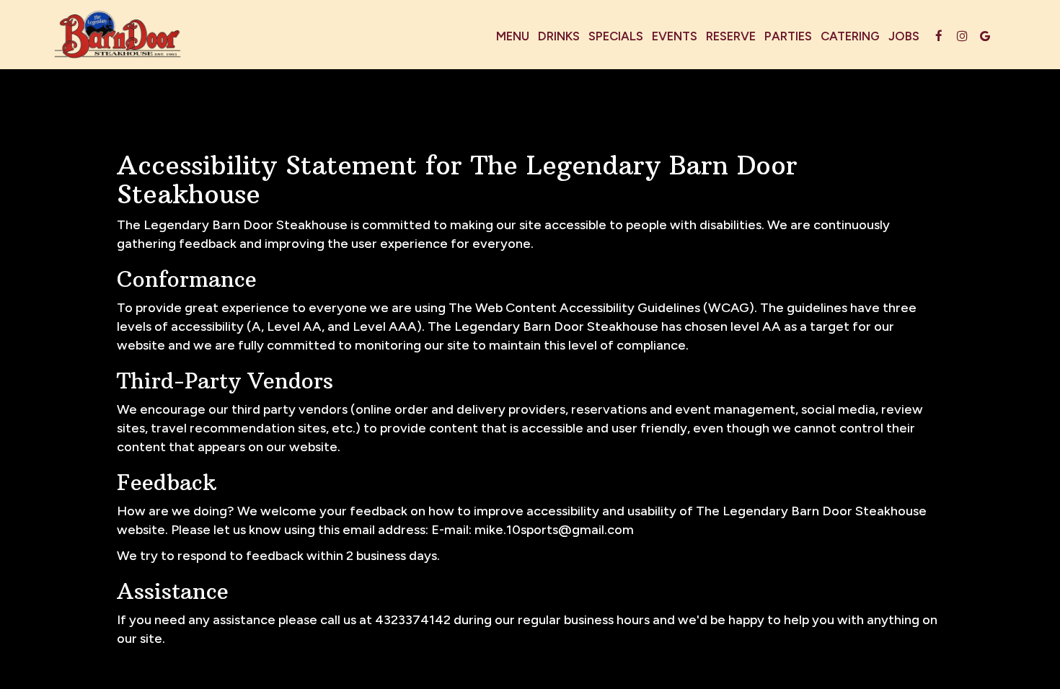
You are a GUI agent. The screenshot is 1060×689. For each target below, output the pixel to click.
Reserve (731, 36)
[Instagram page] (961, 36)
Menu (512, 36)
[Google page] (985, 36)
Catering (850, 36)
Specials (615, 36)
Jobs (903, 36)
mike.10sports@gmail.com (554, 530)
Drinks (559, 36)
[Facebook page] (938, 36)
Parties (788, 36)
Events (674, 36)
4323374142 (413, 620)
